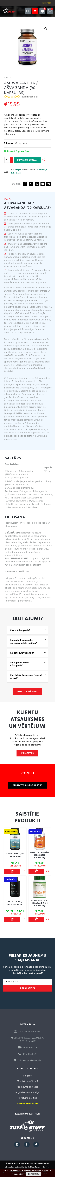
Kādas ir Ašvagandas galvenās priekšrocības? (23, 641)
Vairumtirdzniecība (27, 1103)
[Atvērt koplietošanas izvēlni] (48, 184)
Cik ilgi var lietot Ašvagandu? (19, 664)
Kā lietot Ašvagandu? (22, 652)
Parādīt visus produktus (27, 785)
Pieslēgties (27, 753)
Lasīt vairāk (19, 1174)
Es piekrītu (33, 1174)
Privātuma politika (27, 1098)
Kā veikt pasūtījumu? (27, 1081)
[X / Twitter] (37, 184)
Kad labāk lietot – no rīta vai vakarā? (26, 677)
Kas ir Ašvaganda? (20, 630)
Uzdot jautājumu (27, 691)
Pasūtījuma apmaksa (27, 1087)
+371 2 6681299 (29, 1054)
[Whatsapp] (31, 184)
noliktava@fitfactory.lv (29, 1060)
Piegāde (27, 1076)
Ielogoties (46, 3)
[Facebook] (25, 184)
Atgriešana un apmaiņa (27, 1092)
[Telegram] (42, 184)
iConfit (7, 78)
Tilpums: (9, 143)
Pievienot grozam (27, 160)
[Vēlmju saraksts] (42, 11)
